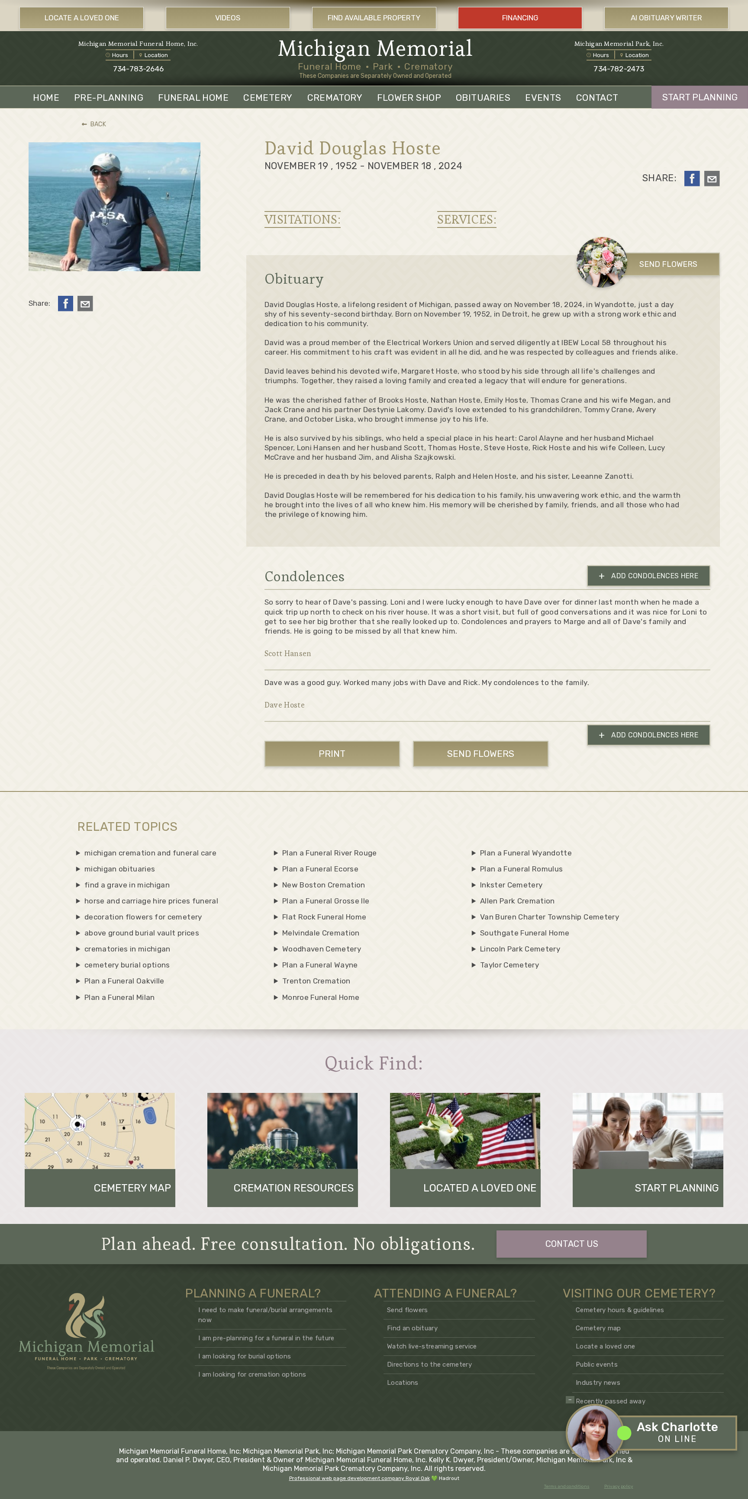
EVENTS (543, 97)
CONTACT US (571, 1244)
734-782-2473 (618, 68)
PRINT (332, 753)
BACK (98, 124)
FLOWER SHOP (409, 97)
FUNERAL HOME (193, 97)
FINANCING (520, 17)
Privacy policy (618, 1486)
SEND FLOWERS (668, 264)
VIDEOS (227, 17)
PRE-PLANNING (108, 97)
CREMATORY (335, 97)
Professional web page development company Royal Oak (359, 1478)
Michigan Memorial (375, 48)
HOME (46, 97)
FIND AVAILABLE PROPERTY (374, 17)
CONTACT (597, 97)
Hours (120, 55)
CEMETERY (267, 97)
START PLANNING (700, 97)
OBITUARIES (483, 97)
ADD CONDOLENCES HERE (648, 576)
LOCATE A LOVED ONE (82, 17)
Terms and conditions (567, 1486)
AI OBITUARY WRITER (666, 17)
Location (156, 55)
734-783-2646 (138, 68)
